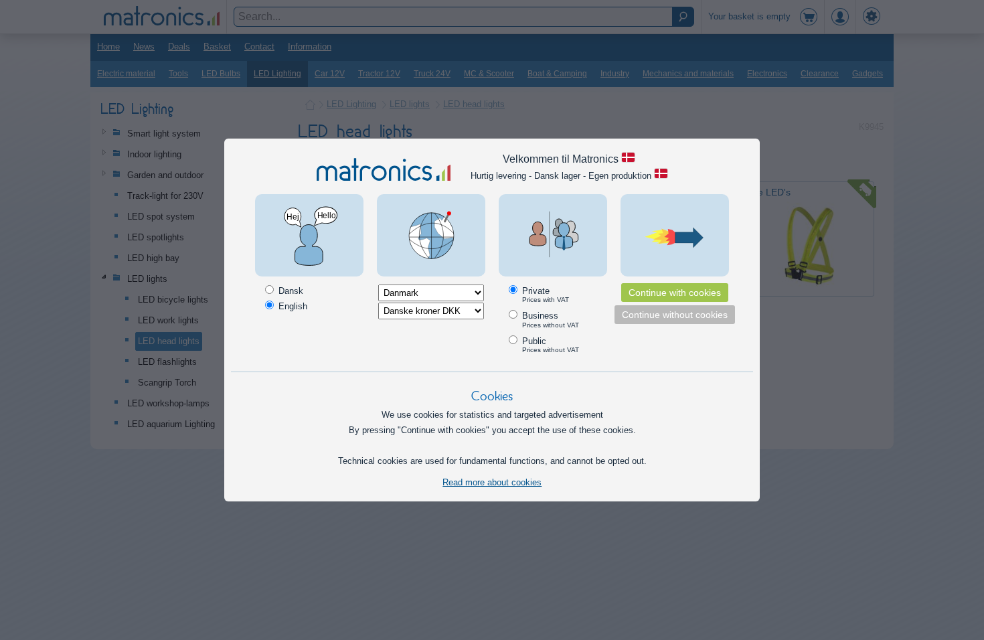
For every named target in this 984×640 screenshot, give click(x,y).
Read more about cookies (492, 482)
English (291, 306)
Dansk (289, 291)
